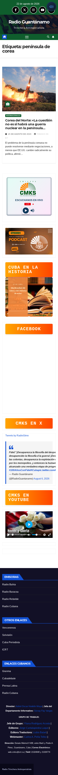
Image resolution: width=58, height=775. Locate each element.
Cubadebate (9, 678)
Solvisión (7, 635)
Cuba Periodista (11, 642)
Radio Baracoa (10, 592)
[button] (48, 37)
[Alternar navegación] (27, 37)
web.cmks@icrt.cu (16, 752)
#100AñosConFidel (20, 470)
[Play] (25, 210)
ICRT (5, 649)
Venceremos (9, 627)
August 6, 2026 (41, 478)
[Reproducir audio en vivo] (51, 6)
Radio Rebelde (10, 599)
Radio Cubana (10, 606)
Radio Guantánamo (29, 22)
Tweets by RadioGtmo (17, 435)
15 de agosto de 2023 (20, 134)
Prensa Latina (9, 685)
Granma (6, 671)
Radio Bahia (9, 584)
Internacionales (13, 115)
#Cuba (34, 470)
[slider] (15, 534)
